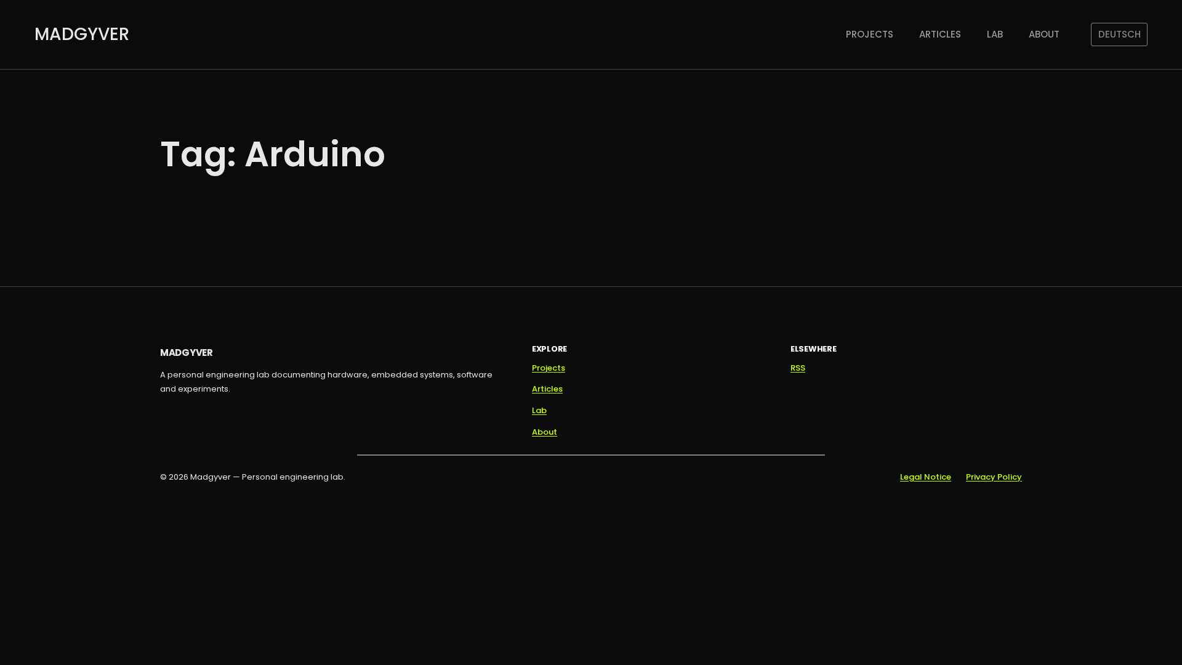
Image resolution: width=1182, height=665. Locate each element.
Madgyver (81, 34)
